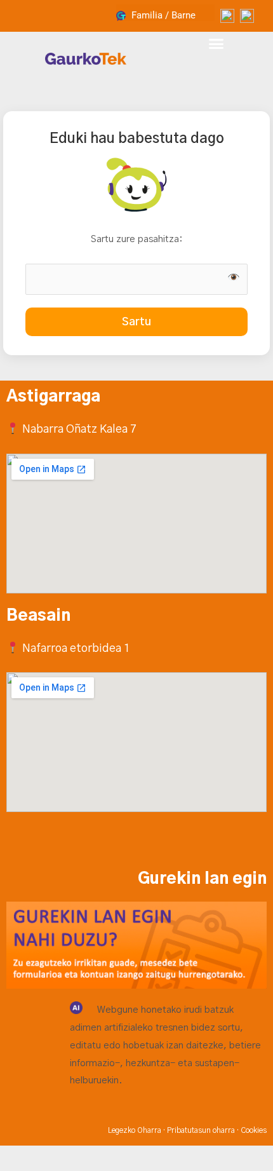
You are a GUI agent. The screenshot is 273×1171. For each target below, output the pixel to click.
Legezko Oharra (134, 1130)
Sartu (136, 321)
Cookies (254, 1130)
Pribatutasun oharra (201, 1130)
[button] (216, 44)
